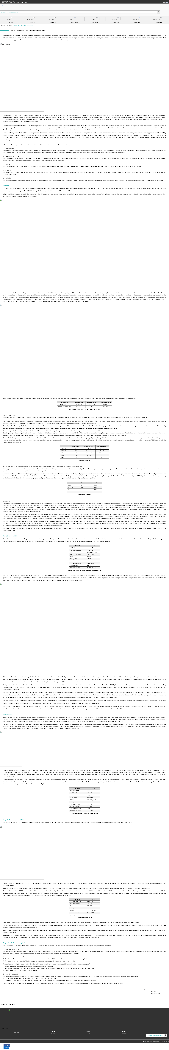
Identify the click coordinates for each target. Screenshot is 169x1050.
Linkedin (7, 1047)
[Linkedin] (4, 1047)
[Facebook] (4, 1045)
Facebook (7, 1045)
